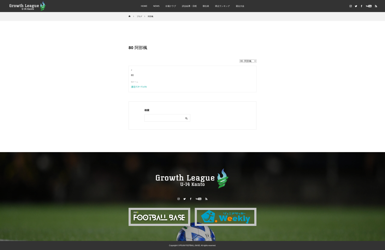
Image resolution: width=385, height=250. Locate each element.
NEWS (156, 6)
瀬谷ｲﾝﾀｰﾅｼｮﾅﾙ (139, 86)
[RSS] (375, 6)
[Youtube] (368, 6)
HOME (144, 6)
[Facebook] (361, 6)
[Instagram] (350, 6)
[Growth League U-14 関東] (28, 6)
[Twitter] (355, 6)
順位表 (206, 6)
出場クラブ (170, 6)
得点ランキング (222, 6)
